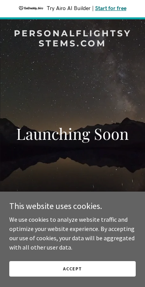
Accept (72, 269)
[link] (72, 44)
